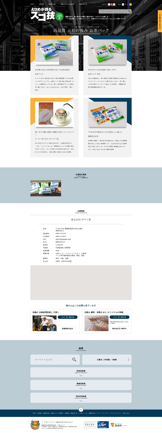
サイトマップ (105, 413)
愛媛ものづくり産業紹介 (68, 4)
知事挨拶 (41, 4)
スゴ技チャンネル (83, 413)
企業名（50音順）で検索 (107, 360)
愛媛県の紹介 (52, 4)
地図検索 (67, 413)
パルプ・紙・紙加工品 (77, 26)
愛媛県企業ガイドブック (95, 413)
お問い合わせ (126, 413)
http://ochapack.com (63, 239)
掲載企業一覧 (83, 4)
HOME (32, 4)
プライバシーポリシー (115, 413)
